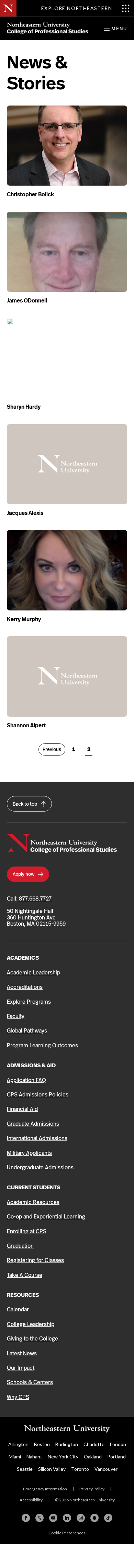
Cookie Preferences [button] (67, 1532)
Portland (116, 1456)
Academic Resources (33, 1202)
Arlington (18, 1444)
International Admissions (37, 1138)
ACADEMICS (23, 958)
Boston (42, 1444)
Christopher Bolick (30, 194)
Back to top (25, 804)
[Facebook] (26, 1518)
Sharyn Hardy (24, 407)
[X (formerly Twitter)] (39, 1518)
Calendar (18, 1309)
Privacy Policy (91, 1488)
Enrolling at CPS (26, 1231)
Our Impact (20, 1368)
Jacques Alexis (25, 513)
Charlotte (93, 1444)
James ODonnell (27, 301)
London (118, 1444)
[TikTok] (108, 1518)
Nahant (34, 1456)
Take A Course (24, 1275)
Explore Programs (29, 1002)
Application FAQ (26, 1080)
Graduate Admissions (33, 1124)
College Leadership (30, 1324)
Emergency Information (45, 1488)
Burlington (66, 1444)
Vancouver (106, 1469)
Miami (15, 1456)
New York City (63, 1456)
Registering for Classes (35, 1260)
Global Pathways (27, 1031)
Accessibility (31, 1499)
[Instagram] (81, 1518)
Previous (54, 749)
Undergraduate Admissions (40, 1167)
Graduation (20, 1246)
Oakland (93, 1456)
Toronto (80, 1469)
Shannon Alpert (26, 725)
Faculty (15, 1016)
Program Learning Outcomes (42, 1045)
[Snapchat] (94, 1518)
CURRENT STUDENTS (33, 1187)
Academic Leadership (33, 973)
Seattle (25, 1469)
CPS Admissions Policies (37, 1095)
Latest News (22, 1353)
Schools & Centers (30, 1382)
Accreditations (25, 987)
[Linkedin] (67, 1518)
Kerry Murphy (24, 619)
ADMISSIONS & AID (31, 1065)
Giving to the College (32, 1339)
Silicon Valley (52, 1469)
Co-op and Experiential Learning (46, 1217)
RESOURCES (23, 1295)
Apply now (24, 874)
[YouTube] (53, 1518)
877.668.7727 (35, 899)
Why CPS (18, 1397)
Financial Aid (22, 1109)
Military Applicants (29, 1153)
